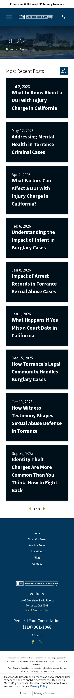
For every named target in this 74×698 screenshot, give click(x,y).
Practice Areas (37, 545)
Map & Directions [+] (37, 610)
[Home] (36, 17)
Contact (37, 563)
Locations (37, 551)
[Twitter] (41, 642)
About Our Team (37, 539)
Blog (37, 557)
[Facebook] (33, 642)
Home (37, 533)
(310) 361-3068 (37, 627)
